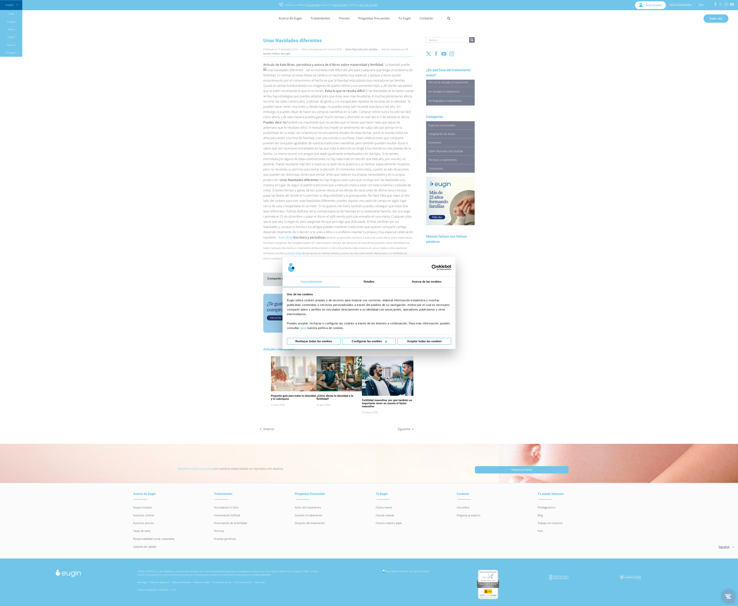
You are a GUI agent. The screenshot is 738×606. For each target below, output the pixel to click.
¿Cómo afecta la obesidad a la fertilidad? (335, 397)
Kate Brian (286, 237)
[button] (445, 18)
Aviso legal (142, 582)
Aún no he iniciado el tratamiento (448, 82)
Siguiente (404, 429)
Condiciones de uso (221, 582)
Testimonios (435, 168)
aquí (303, 328)
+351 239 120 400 (368, 5)
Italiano (11, 29)
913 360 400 (313, 5)
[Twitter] (428, 53)
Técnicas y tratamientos (442, 160)
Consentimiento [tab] (311, 281)
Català (11, 13)
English (11, 37)
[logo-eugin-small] (68, 570)
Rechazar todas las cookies (313, 341)
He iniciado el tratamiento (443, 91)
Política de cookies (201, 582)
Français (11, 21)
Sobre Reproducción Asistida (361, 49)
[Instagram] (451, 53)
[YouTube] (443, 53)
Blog (701, 4)
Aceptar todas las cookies (424, 341)
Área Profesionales (680, 4)
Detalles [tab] (369, 281)
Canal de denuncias (242, 582)
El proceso (434, 142)
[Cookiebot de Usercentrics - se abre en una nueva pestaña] (434, 267)
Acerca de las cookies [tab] (426, 281)
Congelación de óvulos (441, 134)
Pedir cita (716, 18)
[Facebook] (436, 53)
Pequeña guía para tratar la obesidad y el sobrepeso (293, 397)
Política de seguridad (159, 582)
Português (11, 52)
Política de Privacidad (181, 582)
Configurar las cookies (367, 341)
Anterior (268, 429)
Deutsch (11, 45)
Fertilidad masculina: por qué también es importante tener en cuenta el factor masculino (387, 403)
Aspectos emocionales (441, 125)
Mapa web (260, 582)
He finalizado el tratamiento (444, 101)
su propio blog (292, 253)
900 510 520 (340, 5)
